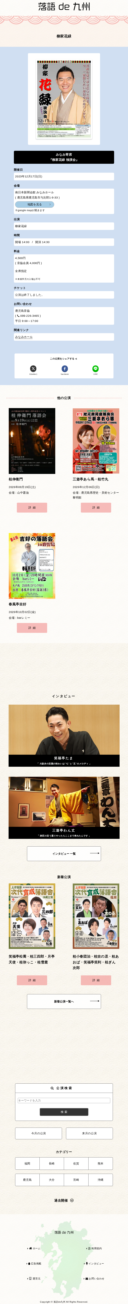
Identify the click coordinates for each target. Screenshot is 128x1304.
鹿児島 (27, 1179)
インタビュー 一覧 (64, 853)
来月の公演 (89, 1133)
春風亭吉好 (17, 604)
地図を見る (34, 204)
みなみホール (24, 336)
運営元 (36, 1278)
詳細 (32, 507)
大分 (52, 1179)
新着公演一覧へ (64, 1001)
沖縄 (100, 1179)
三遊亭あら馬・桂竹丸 (90, 479)
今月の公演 (38, 1133)
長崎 (52, 1163)
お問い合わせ (96, 1278)
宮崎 (76, 1179)
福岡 (27, 1163)
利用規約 (96, 1248)
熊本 (100, 1163)
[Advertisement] (64, 669)
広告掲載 (35, 1263)
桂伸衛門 (16, 479)
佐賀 (76, 1163)
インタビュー (96, 1263)
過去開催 (61, 1200)
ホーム (36, 1248)
